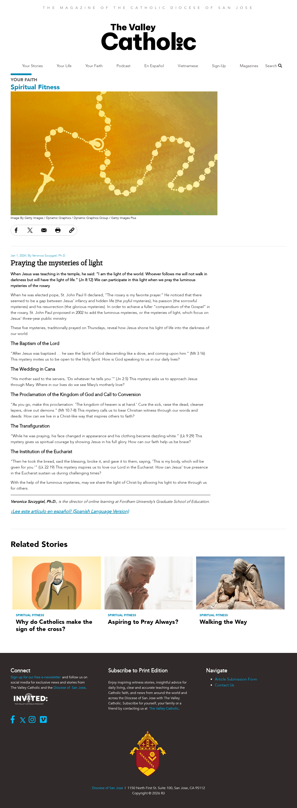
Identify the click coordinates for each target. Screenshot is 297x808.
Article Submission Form (236, 679)
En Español (154, 66)
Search (271, 66)
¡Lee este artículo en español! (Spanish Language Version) (70, 511)
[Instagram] (33, 720)
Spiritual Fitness (35, 87)
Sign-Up (219, 66)
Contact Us (224, 685)
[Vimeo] (44, 720)
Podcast (123, 66)
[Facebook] (14, 720)
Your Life (64, 66)
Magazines (249, 66)
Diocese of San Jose (69, 687)
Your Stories (32, 66)
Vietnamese (188, 66)
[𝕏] (24, 720)
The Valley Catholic (163, 708)
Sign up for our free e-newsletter (36, 677)
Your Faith (94, 66)
